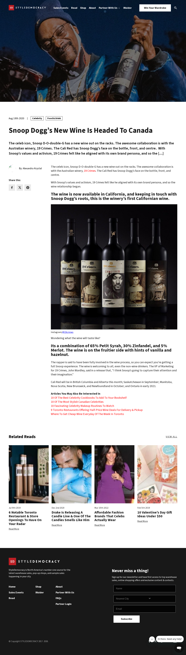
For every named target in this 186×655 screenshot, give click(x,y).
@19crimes (67, 332)
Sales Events (60, 8)
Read (74, 8)
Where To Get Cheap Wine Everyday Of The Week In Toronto (87, 414)
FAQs (58, 598)
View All (171, 436)
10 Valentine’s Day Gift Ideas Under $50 (154, 514)
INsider (127, 8)
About (92, 8)
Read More (14, 529)
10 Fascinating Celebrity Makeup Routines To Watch (82, 406)
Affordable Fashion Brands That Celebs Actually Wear (109, 516)
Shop (83, 8)
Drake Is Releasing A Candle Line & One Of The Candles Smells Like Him (71, 516)
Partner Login (63, 604)
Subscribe (126, 619)
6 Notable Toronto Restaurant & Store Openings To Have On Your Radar (25, 518)
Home (12, 587)
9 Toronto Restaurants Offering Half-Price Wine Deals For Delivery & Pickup (97, 410)
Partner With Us (108, 8)
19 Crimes (90, 171)
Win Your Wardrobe (155, 8)
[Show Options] (161, 598)
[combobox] (132, 598)
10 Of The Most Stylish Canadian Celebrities (77, 402)
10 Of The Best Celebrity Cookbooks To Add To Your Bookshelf (89, 398)
